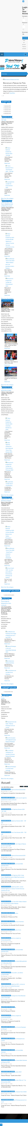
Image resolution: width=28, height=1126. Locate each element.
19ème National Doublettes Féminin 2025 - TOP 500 (8, 159)
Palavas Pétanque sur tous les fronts (10, 933)
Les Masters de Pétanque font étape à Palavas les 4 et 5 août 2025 (13, 850)
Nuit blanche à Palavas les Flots (9, 665)
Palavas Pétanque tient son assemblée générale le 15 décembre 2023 (13, 967)
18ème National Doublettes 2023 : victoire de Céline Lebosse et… (11, 345)
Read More (12, 93)
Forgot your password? (24, 42)
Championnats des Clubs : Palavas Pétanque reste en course (9, 731)
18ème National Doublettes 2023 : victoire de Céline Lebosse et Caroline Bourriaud (12, 990)
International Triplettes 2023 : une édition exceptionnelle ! (11, 978)
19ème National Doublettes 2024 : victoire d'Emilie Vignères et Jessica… (9, 251)
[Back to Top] (1, 1125)
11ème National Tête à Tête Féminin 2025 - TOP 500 (8, 175)
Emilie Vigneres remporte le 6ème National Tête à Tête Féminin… (9, 456)
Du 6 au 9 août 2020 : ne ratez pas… (8, 580)
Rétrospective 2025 (6, 116)
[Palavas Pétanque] (14, 61)
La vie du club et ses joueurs (6, 598)
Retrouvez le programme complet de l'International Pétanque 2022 (8, 474)
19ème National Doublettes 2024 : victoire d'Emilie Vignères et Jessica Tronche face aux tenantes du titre (14, 895)
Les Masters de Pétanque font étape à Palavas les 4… (10, 640)
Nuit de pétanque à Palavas (8, 1011)
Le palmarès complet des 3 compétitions (8, 488)
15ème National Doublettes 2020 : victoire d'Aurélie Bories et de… (9, 542)
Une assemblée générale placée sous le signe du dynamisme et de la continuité (6, 610)
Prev (23, 786)
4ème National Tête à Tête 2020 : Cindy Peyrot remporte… (9, 561)
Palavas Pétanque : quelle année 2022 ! (11, 1075)
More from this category (7, 198)
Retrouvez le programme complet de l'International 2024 (8, 290)
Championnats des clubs (6, 695)
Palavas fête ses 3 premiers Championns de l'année (12, 1044)
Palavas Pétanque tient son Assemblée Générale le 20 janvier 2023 (13, 1066)
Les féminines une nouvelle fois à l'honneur (9, 677)
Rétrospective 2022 (6, 387)
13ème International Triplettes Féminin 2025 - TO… (7, 123)
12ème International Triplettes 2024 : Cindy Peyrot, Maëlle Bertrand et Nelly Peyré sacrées (13, 881)
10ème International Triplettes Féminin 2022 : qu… (7, 393)
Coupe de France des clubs (7, 1099)
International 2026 (6, 789)
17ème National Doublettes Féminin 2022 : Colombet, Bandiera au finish (8, 434)
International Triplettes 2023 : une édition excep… (7, 309)
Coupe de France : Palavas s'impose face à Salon (14, 1095)
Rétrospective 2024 (6, 200)
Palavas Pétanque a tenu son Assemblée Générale (14, 1055)
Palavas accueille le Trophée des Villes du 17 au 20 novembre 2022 (13, 1086)
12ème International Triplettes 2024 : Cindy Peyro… (7, 209)
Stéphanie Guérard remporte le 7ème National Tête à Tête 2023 (11, 362)
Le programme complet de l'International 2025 (8, 191)
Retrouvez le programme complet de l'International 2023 (11, 378)
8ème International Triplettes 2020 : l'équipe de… (7, 503)
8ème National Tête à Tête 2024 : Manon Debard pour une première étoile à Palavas (13, 907)
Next (27, 786)
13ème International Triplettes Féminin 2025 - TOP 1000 (13, 815)
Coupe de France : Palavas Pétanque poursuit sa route (13, 1106)
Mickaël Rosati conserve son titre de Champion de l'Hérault (13, 1033)
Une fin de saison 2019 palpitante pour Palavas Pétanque (10, 745)
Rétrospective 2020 (6, 497)
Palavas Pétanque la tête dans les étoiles (5, 702)
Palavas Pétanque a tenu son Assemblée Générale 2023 (14, 955)
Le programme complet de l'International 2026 (13, 793)
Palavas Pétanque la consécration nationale (10, 772)
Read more (7, 163)
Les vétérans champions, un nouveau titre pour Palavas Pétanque (9, 760)
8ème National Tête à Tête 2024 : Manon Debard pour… (9, 272)
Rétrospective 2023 (6, 300)
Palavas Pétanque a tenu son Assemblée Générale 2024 (10, 655)
